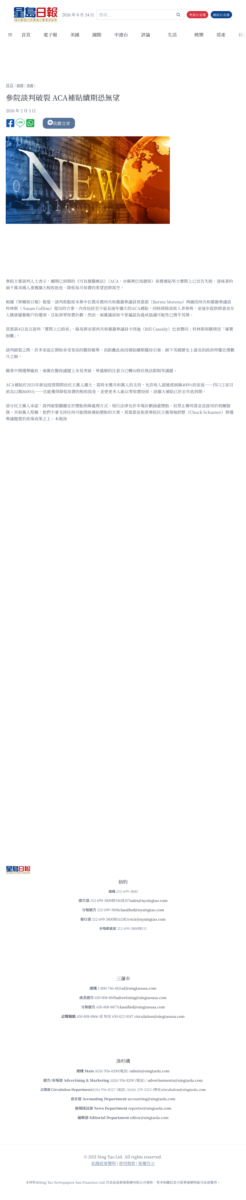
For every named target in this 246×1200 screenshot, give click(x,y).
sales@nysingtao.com (149, 900)
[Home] (9, 85)
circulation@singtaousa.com (159, 1016)
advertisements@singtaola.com (175, 1080)
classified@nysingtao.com (141, 909)
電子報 (50, 34)
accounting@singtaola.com (151, 1098)
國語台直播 (221, 14)
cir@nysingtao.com (149, 919)
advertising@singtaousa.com (141, 997)
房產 (221, 34)
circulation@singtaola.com (184, 1089)
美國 (74, 34)
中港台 (121, 34)
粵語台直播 (197, 14)
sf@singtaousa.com (139, 988)
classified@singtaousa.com (141, 1006)
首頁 (26, 34)
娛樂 (198, 34)
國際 (96, 34)
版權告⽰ (146, 1163)
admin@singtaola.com (150, 1070)
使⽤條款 (127, 1163)
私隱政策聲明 (103, 1163)
